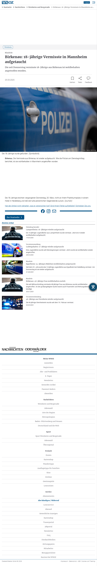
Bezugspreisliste (48, 553)
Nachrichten (48, 400)
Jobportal (48, 527)
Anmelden (48, 363)
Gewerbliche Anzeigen (48, 513)
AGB (79, 561)
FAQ (48, 535)
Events (48, 455)
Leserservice (48, 505)
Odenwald (48, 408)
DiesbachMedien (48, 540)
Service (48, 492)
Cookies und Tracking (88, 561)
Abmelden (48, 393)
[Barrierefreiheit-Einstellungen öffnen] (93, 287)
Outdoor (48, 477)
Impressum (64, 561)
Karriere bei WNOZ (48, 557)
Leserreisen (48, 486)
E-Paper (48, 376)
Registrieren (48, 367)
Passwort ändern (48, 389)
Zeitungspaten (49, 544)
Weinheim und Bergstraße (48, 404)
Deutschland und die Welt (48, 426)
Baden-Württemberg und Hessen (48, 421)
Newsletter (48, 380)
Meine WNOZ (48, 359)
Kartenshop (48, 459)
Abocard (48, 509)
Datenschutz (73, 561)
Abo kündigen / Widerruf (48, 500)
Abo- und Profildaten (48, 372)
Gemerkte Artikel (49, 385)
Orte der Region (48, 413)
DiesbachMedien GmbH (12, 561)
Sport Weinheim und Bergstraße (48, 436)
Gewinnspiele (48, 481)
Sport (48, 432)
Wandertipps (48, 464)
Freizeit (48, 451)
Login (86, 2)
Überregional (48, 445)
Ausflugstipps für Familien (48, 468)
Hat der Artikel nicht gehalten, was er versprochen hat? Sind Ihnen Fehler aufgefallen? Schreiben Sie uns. (48, 206)
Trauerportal (48, 522)
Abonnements (48, 496)
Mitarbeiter (48, 548)
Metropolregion (48, 417)
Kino (48, 473)
